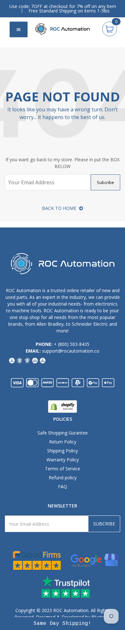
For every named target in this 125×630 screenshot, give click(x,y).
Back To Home (60, 208)
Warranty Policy (62, 460)
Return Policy (62, 442)
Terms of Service (62, 469)
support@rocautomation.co (70, 351)
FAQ (62, 486)
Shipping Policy (62, 451)
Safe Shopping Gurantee (63, 433)
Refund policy (63, 477)
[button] (62, 623)
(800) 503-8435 (73, 344)
